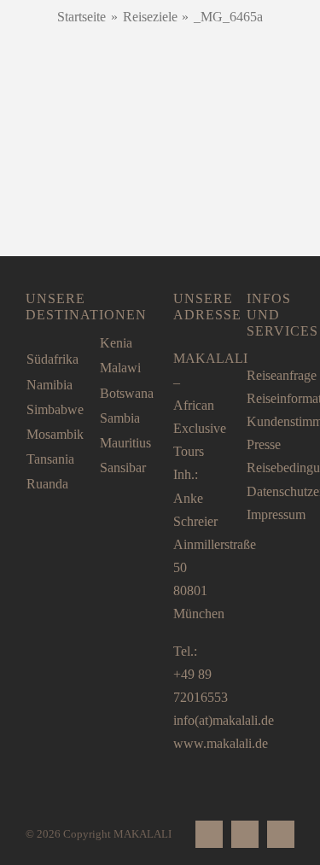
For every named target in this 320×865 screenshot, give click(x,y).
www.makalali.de (220, 743)
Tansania (50, 459)
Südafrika (52, 359)
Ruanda (47, 483)
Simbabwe (55, 409)
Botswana (127, 393)
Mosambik (55, 434)
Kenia (116, 343)
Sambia (120, 418)
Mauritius (125, 442)
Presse (264, 444)
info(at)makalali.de (223, 720)
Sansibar (123, 467)
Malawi (120, 367)
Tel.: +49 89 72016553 (200, 674)
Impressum (276, 514)
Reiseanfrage (282, 375)
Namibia (49, 384)
